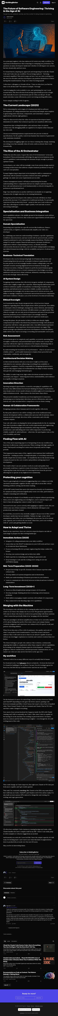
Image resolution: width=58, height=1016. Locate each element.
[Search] (37, 2)
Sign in (53, 2)
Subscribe (46, 2)
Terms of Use (36, 866)
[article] (29, 949)
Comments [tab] (6, 892)
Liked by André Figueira (12, 907)
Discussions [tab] (14, 941)
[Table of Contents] (2, 508)
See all (6, 985)
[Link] (1, 105)
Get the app (36, 1009)
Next (50, 882)
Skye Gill (8, 905)
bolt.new (23, 663)
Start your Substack (25, 1009)
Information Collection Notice (28, 867)
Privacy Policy (40, 867)
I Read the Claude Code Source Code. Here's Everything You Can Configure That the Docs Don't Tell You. (22, 946)
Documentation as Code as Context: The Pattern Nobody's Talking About (19, 973)
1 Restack (14, 872)
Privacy (28, 1006)
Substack (22, 1013)
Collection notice (39, 1006)
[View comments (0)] (17, 954)
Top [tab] (5, 941)
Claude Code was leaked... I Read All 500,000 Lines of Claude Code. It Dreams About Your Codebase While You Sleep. (22, 959)
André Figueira (10, 16)
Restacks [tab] (13, 892)
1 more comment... (7, 934)
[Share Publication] (40, 2)
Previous (8, 882)
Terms (32, 1006)
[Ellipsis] (54, 906)
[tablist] (9, 892)
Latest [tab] (8, 941)
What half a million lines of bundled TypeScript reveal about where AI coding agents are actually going (22, 964)
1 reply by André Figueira (13, 927)
